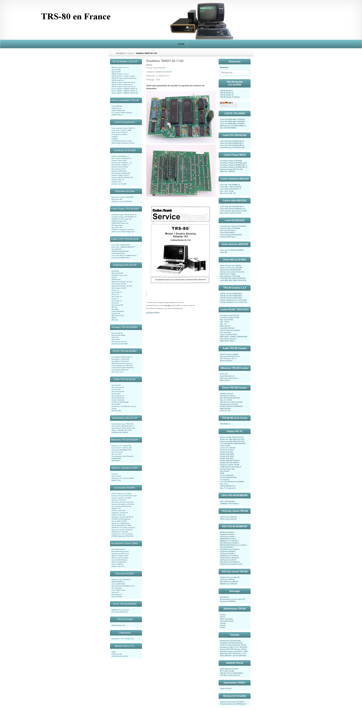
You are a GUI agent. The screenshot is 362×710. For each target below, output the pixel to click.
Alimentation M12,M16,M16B (230, 270)
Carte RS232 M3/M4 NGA (120, 370)
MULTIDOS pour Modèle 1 (229, 543)
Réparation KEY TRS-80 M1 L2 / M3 (233, 653)
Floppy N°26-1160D (227, 454)
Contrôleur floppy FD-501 (229, 315)
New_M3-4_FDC (117, 227)
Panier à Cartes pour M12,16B (231, 267)
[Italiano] (229, 102)
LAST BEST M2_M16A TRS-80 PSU (232, 278)
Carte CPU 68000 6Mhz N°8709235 (232, 119)
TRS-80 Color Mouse (227, 396)
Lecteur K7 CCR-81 (227, 450)
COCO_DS (224, 374)
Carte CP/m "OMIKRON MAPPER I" (123, 247)
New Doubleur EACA (119, 169)
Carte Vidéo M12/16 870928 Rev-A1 (232, 209)
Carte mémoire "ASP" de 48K (122, 448)
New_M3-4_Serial (118, 372)
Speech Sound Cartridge (229, 354)
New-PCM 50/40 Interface (120, 551)
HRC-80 (114, 318)
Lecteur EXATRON (227, 475)
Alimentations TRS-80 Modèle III (122, 426)
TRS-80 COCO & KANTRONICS (231, 673)
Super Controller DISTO (229, 334)
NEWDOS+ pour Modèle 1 (229, 541)
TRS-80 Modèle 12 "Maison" (230, 97)
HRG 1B (114, 307)
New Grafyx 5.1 (117, 301)
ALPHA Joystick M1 (118, 510)
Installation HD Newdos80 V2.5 (231, 643)
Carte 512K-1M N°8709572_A (230, 189)
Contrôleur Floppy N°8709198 (231, 161)
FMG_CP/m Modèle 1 (227, 501)
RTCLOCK (115, 337)
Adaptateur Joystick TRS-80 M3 (122, 517)
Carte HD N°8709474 (227, 232)
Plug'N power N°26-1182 (120, 532)
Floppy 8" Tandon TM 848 (229, 465)
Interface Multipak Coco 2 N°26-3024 (233, 300)
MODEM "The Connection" (121, 610)
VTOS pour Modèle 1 (227, 553)
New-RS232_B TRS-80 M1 (120, 361)
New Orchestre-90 (118, 396)
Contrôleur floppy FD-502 (229, 317)
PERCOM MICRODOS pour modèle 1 (233, 545)
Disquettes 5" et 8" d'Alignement (123, 638)
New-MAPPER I (117, 249)
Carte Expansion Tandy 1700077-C (123, 128)
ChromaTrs (115, 303)
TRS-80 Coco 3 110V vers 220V (231, 402)
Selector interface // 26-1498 (121, 493)
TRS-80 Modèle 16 (226, 95)
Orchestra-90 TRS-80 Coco (230, 356)
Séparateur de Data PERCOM (122, 201)
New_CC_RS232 (226, 400)
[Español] (224, 102)
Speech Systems (226, 361)
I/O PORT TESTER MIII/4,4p (121, 519)
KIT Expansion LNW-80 (119, 134)
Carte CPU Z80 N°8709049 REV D (232, 145)
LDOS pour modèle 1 (228, 536)
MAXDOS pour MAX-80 (228, 584)
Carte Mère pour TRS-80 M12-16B (232, 147)
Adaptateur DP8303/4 (228, 601)
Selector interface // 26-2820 (121, 498)
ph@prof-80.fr (153, 312)
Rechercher (224, 67)
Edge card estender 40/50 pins (122, 529)
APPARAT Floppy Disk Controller (123, 229)
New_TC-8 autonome (228, 488)
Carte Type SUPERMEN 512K (121, 450)
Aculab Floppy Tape (227, 469)
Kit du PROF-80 (117, 106)
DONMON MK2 (116, 458)
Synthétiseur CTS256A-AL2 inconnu (124, 406)
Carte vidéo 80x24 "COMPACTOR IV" (124, 255)
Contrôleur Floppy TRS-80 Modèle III (124, 214)
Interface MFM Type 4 (228, 237)
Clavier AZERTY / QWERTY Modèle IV (124, 91)
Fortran (223, 615)
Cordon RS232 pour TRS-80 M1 (122, 365)
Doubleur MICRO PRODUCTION (122, 177)
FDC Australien (225, 332)
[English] (221, 102)
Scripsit (223, 625)
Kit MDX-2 (115, 136)
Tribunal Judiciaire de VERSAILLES (233, 704)
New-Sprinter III (117, 594)
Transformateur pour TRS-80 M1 (122, 424)
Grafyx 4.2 (115, 294)
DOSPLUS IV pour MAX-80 (229, 577)
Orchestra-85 (116, 389)
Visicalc (223, 623)
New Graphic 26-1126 (119, 288)
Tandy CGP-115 (225, 688)
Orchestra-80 (116, 385)
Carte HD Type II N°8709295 (230, 228)
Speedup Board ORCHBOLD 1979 (123, 586)
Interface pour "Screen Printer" (122, 534)
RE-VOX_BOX (116, 410)
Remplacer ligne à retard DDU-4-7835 (233, 651)
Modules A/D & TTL (118, 566)
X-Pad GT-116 (225, 410)
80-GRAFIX (115, 271)
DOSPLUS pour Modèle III (229, 558)
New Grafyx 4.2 (117, 296)
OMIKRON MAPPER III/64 (120, 251)
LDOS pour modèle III (228, 560)
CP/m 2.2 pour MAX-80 (228, 517)
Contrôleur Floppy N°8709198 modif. (233, 163)
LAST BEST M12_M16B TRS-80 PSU (233, 280)
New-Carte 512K (117, 452)
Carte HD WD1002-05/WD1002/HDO (233, 443)
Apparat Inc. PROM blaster (121, 523)
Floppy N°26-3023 (226, 458)
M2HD (222, 473)
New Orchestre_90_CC (228, 358)
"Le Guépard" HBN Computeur (122, 112)
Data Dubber (224, 471)
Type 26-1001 (116, 69)
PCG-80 (114, 277)
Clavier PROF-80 (117, 564)
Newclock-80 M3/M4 (118, 335)
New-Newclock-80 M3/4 (120, 344)
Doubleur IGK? (117, 182)
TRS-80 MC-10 (225, 424)
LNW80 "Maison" (117, 115)
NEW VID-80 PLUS (118, 315)
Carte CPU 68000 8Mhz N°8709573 (232, 123)
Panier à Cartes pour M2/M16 (230, 265)
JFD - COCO (224, 322)
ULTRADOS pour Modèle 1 (230, 549)
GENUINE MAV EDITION (120, 432)
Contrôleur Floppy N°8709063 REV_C (233, 165)
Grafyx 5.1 (115, 298)
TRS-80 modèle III (118, 80)
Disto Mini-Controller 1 (228, 339)
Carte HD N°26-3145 (227, 328)
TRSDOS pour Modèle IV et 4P (231, 564)
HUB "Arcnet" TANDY (228, 274)
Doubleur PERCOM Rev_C (120, 156)
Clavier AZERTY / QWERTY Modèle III (124, 88)
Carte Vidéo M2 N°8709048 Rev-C (232, 206)
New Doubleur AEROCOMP (121, 173)
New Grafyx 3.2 (117, 292)
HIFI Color (115, 320)
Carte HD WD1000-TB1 (228, 477)
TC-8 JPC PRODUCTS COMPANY (232, 482)
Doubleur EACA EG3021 (120, 167)
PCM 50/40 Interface (118, 549)
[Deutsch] (226, 102)
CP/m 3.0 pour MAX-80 (228, 519)
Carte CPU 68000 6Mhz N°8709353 (232, 121)
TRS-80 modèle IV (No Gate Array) (123, 82)
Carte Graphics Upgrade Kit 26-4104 (233, 211)
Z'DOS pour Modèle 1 (228, 551)
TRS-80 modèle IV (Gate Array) (122, 84)
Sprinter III (115, 592)
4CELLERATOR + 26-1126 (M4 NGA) (233, 655)
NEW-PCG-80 (116, 279)
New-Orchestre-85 (118, 391)
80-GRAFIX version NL (119, 275)
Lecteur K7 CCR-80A (227, 448)
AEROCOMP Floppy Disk (120, 223)
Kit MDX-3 (115, 139)
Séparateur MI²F (117, 199)
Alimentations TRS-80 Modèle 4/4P (123, 428)
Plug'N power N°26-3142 (229, 404)
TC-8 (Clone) (225, 479)
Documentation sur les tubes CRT (232, 599)
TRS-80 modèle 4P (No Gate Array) (123, 86)
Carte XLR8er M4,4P (118, 590)
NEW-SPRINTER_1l (118, 581)
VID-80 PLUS (116, 313)
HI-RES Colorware (226, 393)
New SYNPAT (116, 404)
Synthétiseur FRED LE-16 (120, 553)
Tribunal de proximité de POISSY (232, 702)
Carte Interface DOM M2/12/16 (231, 235)
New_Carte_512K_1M (228, 193)
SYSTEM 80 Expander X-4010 (122, 141)
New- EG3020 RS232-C (119, 560)
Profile (222, 627)
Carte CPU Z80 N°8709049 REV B (232, 141)
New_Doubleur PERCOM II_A (121, 158)
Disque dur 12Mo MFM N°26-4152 (232, 439)
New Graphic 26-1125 (119, 284)
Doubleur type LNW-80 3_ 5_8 (122, 162)
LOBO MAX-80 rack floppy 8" (231, 467)
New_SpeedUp (117, 588)
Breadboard (224, 597)
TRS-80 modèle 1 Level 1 (120, 67)
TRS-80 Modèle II (226, 90)
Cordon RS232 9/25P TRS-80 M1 (123, 367)
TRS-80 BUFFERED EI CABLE (122, 525)
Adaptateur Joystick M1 (120, 512)
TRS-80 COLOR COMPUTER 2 (231, 296)
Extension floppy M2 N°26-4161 (231, 169)
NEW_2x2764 (225, 380)
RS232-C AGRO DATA (119, 562)
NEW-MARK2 (116, 460)
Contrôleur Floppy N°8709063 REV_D (233, 167)
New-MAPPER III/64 (118, 253)
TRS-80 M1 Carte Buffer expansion (123, 527)
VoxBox (114, 408)
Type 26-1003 (116, 72)
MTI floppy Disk (117, 225)
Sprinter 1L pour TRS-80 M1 (121, 579)
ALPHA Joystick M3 (118, 515)
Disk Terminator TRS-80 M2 (230, 276)
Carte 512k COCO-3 (227, 376)
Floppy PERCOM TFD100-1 (230, 460)
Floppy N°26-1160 (226, 452)
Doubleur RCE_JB (118, 179)
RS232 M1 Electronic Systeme (122, 363)
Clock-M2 (223, 252)
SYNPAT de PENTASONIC (120, 402)
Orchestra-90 (116, 393)
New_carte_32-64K (227, 191)
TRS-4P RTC (116, 339)
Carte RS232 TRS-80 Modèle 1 (122, 357)
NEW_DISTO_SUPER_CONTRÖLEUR (233, 336)
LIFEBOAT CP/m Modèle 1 (229, 503)
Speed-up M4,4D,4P (118, 584)
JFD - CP (223, 324)
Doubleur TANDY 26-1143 (120, 175)
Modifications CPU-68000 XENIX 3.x (233, 126)
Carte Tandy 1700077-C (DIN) (121, 130)
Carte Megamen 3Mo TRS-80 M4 (122, 456)
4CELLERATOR (117, 596)
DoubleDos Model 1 (227, 534)
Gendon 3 (115, 474)
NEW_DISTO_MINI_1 (227, 341)
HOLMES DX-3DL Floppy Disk (122, 219)
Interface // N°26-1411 (119, 500)
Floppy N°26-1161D (227, 456)
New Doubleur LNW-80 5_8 (121, 165)
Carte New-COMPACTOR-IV (121, 257)
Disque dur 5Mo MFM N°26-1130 (231, 437)
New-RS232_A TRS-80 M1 (120, 359)
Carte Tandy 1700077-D (120, 132)
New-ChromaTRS (117, 305)
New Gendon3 (116, 476)
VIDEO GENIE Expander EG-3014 (123, 143)
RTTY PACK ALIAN (227, 671)
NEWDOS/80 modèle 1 (228, 538)
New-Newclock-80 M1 (119, 341)
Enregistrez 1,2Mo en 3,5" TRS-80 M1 (233, 647)
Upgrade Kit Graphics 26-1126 (122, 286)
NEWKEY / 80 (116, 508)
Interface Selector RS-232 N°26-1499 (124, 496)
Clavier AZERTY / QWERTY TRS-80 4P (125, 93)
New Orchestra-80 (118, 387)
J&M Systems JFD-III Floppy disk (123, 231)
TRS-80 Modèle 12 (226, 93)
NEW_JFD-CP (225, 326)
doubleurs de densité (163, 72)
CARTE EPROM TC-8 (227, 486)
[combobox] (234, 73)
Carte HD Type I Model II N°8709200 (233, 226)
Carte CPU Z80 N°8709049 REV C (232, 143)
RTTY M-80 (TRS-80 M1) (120, 612)
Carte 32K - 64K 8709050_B (230, 184)
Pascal (222, 617)
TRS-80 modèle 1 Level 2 (120, 74)
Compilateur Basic (227, 621)
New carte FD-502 (226, 320)
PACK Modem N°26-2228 (229, 669)
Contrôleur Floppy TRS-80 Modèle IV (124, 217)
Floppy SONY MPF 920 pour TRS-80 (233, 649)
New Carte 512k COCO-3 (229, 378)
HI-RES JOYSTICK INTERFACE (231, 406)
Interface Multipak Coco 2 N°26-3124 (233, 302)
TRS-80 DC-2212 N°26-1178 (230, 675)
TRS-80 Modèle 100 (118, 625)
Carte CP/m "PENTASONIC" (121, 245)
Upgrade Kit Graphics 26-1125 (122, 281)
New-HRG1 (115, 309)
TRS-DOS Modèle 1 (227, 547)
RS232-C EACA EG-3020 (120, 558)
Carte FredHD (225, 445)
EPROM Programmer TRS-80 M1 (123, 536)
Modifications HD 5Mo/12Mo (230, 641)
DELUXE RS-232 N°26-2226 (230, 398)
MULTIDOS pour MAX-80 (229, 581)
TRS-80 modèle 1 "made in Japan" (123, 76)
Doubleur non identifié (119, 184)
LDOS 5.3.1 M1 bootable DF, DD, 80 (233, 645)
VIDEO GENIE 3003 (118, 110)
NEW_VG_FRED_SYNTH (120, 555)
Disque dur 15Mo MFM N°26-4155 (232, 441)
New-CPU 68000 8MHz (228, 128)
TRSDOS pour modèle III (229, 555)
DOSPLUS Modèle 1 (227, 532)
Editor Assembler (226, 619)
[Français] (231, 102)
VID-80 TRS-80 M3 (118, 311)
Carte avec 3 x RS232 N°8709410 (232, 250)
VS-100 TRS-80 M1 (118, 398)
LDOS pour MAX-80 (227, 579)
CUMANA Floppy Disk (119, 221)
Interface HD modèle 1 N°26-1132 (123, 504)
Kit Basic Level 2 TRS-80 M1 (121, 445)
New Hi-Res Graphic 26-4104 (230, 213)
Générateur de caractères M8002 (123, 478)
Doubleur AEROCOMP (119, 171)
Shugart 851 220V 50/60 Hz (230, 462)
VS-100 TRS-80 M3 (118, 400)
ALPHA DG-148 (117, 654)
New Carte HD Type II (228, 230)
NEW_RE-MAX (225, 408)
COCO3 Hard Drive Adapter (230, 330)
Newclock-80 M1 (117, 333)
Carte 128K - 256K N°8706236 (230, 187)
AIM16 (114, 652)
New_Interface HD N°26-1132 (121, 506)
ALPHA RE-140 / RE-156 (120, 656)
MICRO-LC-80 (116, 480)
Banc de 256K (116, 454)
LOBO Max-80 (116, 108)
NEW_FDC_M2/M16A (227, 171)
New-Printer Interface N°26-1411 (122, 502)
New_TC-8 (224, 484)
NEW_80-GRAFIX (117, 273)
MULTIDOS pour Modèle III (230, 562)
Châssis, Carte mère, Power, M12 (232, 272)
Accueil (181, 44)
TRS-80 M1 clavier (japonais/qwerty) (124, 78)
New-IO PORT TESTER (119, 521)
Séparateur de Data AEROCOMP (123, 197)
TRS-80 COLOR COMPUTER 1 (231, 293)
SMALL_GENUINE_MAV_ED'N (122, 430)
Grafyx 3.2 (115, 290)
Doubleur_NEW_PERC (119, 160)
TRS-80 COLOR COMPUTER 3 (231, 298)
